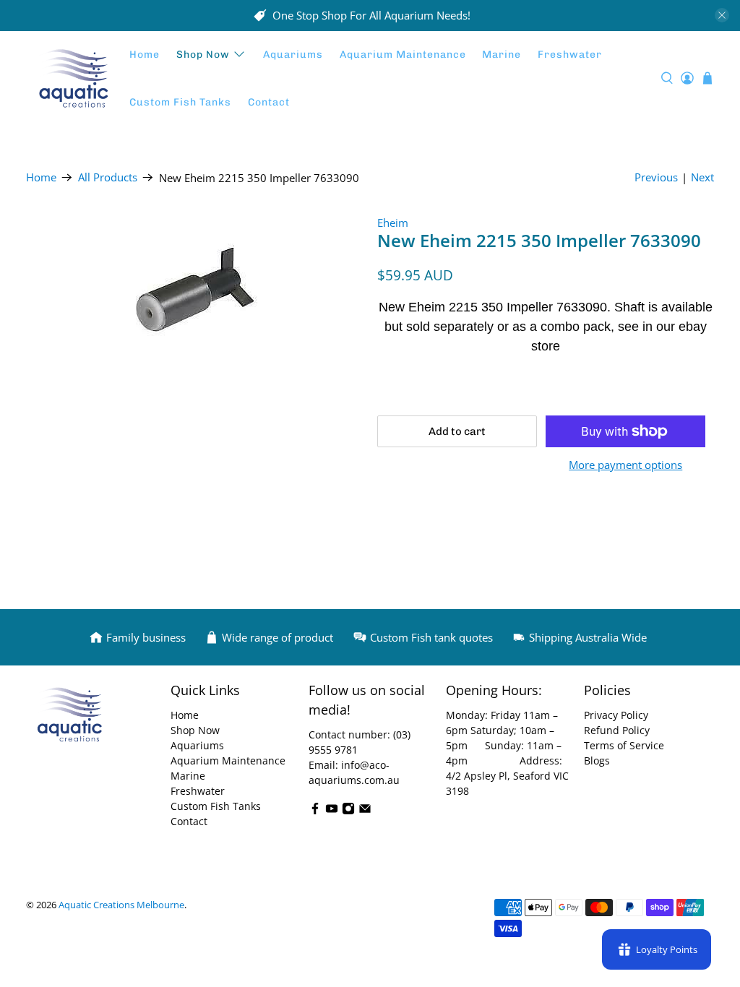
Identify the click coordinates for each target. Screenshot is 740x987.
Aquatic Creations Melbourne (121, 905)
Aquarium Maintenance (403, 54)
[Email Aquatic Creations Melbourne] (364, 811)
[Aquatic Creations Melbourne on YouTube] (331, 811)
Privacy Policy (616, 715)
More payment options (625, 464)
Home (144, 54)
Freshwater (570, 54)
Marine (501, 54)
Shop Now (203, 54)
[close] (722, 15)
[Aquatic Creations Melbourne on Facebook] (315, 811)
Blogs (597, 760)
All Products (107, 177)
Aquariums (293, 54)
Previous (656, 177)
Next (702, 177)
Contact (269, 102)
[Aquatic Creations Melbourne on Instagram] (348, 811)
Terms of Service (624, 745)
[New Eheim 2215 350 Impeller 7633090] (194, 296)
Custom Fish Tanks (180, 102)
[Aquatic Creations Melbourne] (73, 79)
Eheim (392, 222)
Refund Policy (617, 730)
